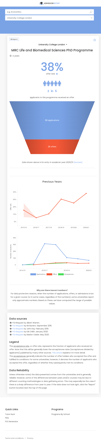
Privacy (30, 438)
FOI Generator (11, 421)
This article (57, 352)
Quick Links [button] (11, 409)
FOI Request (17, 325)
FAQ (7, 417)
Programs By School (61, 414)
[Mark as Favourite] (95, 40)
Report (15, 39)
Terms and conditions (14, 438)
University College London (51, 44)
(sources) (77, 162)
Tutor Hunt (10, 414)
